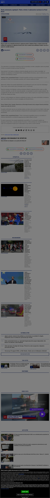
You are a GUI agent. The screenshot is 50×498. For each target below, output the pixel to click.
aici (38, 478)
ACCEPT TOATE (25, 491)
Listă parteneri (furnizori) (5, 488)
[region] (25, 483)
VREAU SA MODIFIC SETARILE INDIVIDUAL (25, 494)
